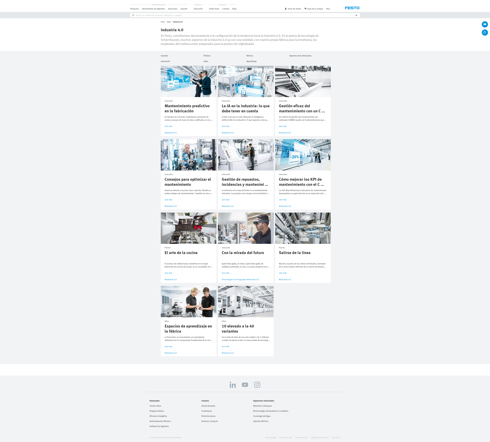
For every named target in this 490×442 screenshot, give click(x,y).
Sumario (164, 55)
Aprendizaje (252, 61)
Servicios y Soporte (209, 421)
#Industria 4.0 (171, 132)
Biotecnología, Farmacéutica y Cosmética (270, 410)
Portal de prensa (208, 416)
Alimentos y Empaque (262, 405)
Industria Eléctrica (260, 421)
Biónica (250, 55)
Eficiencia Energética (158, 416)
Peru (328, 8)
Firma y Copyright (270, 437)
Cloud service (336, 437)
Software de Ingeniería (159, 426)
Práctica (207, 55)
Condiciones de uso (301, 437)
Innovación (165, 61)
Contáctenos (206, 410)
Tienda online (155, 405)
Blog (234, 8)
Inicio (163, 21)
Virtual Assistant (208, 405)
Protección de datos (285, 437)
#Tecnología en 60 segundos (234, 279)
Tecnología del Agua (262, 416)
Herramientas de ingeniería (153, 8)
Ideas (206, 61)
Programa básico (157, 410)
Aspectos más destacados (300, 55)
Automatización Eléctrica (160, 421)
